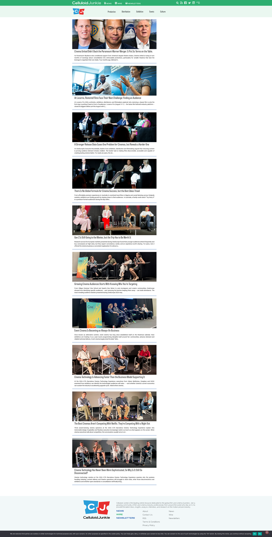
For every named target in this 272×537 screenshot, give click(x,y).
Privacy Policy (149, 525)
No (260, 534)
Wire (119, 515)
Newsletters (134, 3)
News (109, 3)
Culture (163, 12)
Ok (255, 534)
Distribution (126, 12)
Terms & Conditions (151, 522)
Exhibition (139, 12)
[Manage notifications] (267, 532)
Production (112, 12)
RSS (144, 518)
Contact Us (147, 515)
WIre (120, 3)
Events (151, 12)
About (145, 511)
